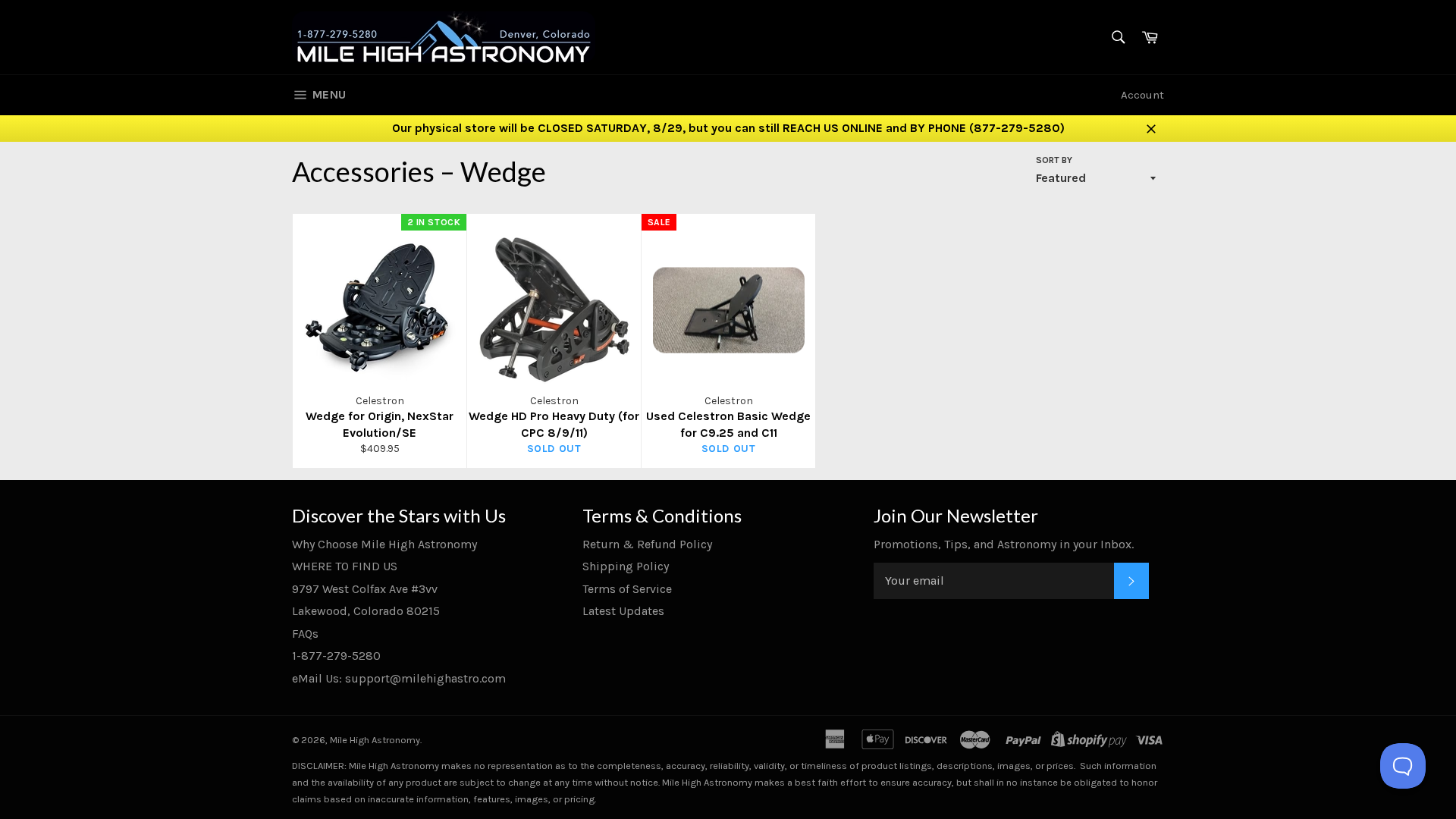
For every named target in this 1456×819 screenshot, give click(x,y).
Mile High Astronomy (375, 739)
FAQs (305, 633)
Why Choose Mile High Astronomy (384, 544)
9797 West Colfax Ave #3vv (365, 589)
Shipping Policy (625, 566)
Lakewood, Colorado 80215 (366, 611)
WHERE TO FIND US (344, 566)
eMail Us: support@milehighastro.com (399, 678)
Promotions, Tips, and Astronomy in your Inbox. (1004, 544)
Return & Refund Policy (647, 544)
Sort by (1054, 160)
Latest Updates (623, 611)
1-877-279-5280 (336, 655)
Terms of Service (627, 589)
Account (1142, 95)
